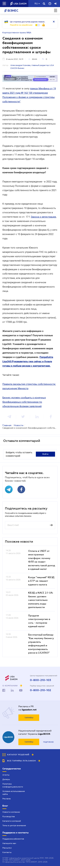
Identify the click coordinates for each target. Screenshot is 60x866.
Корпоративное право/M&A (16, 33)
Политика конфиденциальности (12, 785)
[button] (4, 3)
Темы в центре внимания (14, 825)
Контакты (7, 852)
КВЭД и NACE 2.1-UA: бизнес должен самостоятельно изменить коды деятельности (40, 600)
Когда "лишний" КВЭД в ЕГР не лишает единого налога (41, 581)
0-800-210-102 (40, 690)
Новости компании (11, 812)
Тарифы (28, 718)
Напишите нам (9, 843)
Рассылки (7, 848)
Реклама (6, 799)
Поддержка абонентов (13, 839)
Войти (45, 454)
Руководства (8, 816)
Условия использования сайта (13, 792)
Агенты (5, 775)
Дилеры (6, 779)
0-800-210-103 (40, 680)
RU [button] (36, 3)
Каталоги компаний (11, 821)
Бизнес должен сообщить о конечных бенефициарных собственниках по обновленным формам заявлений (24, 402)
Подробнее (48, 742)
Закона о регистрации (43, 216)
